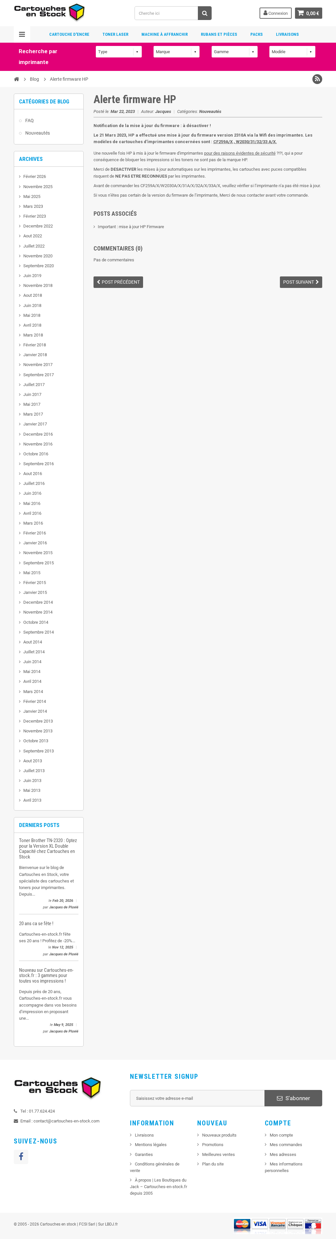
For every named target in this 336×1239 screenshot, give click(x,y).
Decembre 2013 (38, 721)
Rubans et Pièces (219, 34)
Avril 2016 (32, 513)
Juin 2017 (32, 394)
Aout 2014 (32, 642)
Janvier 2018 (35, 354)
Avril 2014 (32, 681)
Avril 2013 (32, 800)
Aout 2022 (32, 235)
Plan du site (213, 1164)
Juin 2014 (32, 661)
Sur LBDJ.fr (108, 1224)
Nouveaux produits (219, 1135)
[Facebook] (21, 1157)
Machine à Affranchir (164, 34)
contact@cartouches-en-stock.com (66, 1121)
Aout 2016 (32, 473)
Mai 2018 (31, 315)
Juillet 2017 (34, 384)
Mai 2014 (31, 671)
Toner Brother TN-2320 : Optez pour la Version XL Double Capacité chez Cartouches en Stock (48, 848)
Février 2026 (34, 176)
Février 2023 (34, 216)
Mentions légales (151, 1144)
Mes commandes (286, 1144)
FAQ (29, 120)
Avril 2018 (32, 325)
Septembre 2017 (38, 374)
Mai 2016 (31, 503)
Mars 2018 (33, 335)
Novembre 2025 (37, 186)
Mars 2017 (33, 414)
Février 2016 (34, 533)
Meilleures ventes (218, 1154)
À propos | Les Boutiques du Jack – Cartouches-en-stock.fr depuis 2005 (158, 1187)
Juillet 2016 (34, 483)
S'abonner (297, 1098)
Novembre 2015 (37, 552)
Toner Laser (115, 34)
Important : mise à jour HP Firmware (131, 226)
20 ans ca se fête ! (36, 923)
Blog (34, 79)
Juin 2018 (32, 305)
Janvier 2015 (35, 592)
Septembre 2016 (38, 463)
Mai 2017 (31, 404)
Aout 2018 (32, 295)
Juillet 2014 (34, 651)
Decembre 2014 (38, 602)
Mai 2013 (31, 790)
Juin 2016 (32, 493)
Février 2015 (34, 582)
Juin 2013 (32, 780)
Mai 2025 (31, 196)
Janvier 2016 (35, 542)
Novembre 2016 (37, 444)
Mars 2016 (33, 523)
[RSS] (317, 79)
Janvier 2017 (35, 424)
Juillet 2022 (34, 246)
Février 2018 (34, 344)
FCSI (83, 1224)
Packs (256, 34)
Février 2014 (34, 701)
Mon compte (281, 1135)
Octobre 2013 (35, 740)
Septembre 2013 (38, 751)
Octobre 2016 (35, 453)
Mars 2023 (33, 206)
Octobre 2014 (35, 622)
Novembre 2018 (37, 285)
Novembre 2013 (37, 730)
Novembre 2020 (37, 255)
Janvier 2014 (35, 711)
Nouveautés (37, 133)
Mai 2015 (31, 572)
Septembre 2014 (38, 632)
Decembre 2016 (38, 434)
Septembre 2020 (38, 265)
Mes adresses (283, 1154)
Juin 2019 (32, 275)
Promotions (212, 1144)
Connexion (277, 13)
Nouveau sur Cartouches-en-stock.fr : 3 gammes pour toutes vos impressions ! (46, 975)
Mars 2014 (33, 691)
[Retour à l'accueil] (16, 79)
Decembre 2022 (38, 226)
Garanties (144, 1154)
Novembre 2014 (37, 612)
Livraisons (287, 34)
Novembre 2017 (37, 364)
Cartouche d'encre (69, 34)
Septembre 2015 (38, 562)
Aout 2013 (32, 760)
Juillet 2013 (34, 770)
